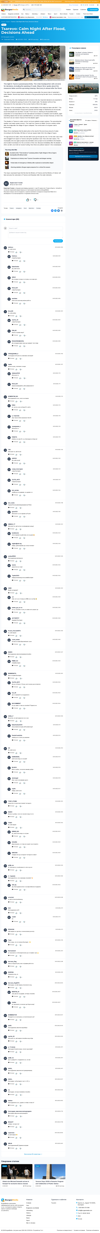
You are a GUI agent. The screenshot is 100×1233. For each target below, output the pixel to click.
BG (81, 5)
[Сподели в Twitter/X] (55, 210)
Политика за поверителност (64, 1230)
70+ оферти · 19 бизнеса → (91, 120)
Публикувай (58, 241)
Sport (55, 14)
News (49, 14)
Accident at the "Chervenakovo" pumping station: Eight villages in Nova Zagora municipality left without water (33, 154)
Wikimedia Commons (52, 80)
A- (90, 5)
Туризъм (75, 9)
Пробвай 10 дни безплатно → (83, 156)
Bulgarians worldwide (13, 14)
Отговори (12, 251)
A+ (93, 5)
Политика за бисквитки (92, 1230)
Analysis (4, 14)
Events (78, 14)
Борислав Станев (16, 183)
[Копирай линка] (61, 210)
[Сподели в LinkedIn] (58, 210)
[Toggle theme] (98, 5)
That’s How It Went (88, 14)
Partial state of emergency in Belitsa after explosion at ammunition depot (32, 163)
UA (85, 5)
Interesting (34, 14)
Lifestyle (43, 14)
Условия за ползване (79, 1230)
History (27, 14)
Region (8, 21)
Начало (3, 21)
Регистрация (75, 5)
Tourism (71, 14)
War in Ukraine (63, 14)
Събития (83, 9)
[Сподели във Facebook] (52, 210)
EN (83, 5)
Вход (70, 5)
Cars (22, 14)
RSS (79, 1216)
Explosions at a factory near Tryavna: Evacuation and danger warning (31, 158)
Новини (68, 9)
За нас (80, 1219)
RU (87, 5)
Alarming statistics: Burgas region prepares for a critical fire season (30, 167)
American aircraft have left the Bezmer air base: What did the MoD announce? (38, 1)
